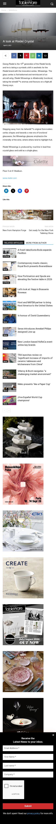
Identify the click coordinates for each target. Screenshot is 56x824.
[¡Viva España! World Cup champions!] (9, 400)
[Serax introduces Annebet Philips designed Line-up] (9, 332)
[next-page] (8, 410)
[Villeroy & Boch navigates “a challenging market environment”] (9, 374)
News (5, 270)
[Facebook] (14, 55)
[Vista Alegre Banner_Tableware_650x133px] (28, 215)
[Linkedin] (39, 55)
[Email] (45, 55)
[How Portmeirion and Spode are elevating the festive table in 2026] (9, 279)
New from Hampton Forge (14, 230)
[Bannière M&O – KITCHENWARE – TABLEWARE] (23, 503)
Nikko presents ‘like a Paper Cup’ (34, 384)
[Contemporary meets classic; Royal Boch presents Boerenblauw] (9, 266)
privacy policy (33, 813)
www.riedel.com (10, 177)
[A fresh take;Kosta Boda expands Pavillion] (9, 253)
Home (3, 10)
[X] (20, 55)
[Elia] (23, 550)
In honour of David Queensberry (34, 315)
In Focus (6, 256)
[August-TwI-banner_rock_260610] (23, 457)
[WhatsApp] (32, 55)
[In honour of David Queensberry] (9, 318)
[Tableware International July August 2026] (23, 644)
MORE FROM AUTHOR (36, 242)
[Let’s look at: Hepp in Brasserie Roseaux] (9, 292)
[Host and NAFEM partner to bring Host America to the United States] (9, 305)
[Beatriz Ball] (28, 161)
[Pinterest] (26, 55)
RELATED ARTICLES (13, 242)
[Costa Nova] (23, 691)
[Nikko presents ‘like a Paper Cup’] (9, 387)
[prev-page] (4, 410)
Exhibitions (13, 10)
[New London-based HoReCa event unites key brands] (9, 345)
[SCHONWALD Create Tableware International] (23, 597)
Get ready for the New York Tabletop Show (41, 231)
